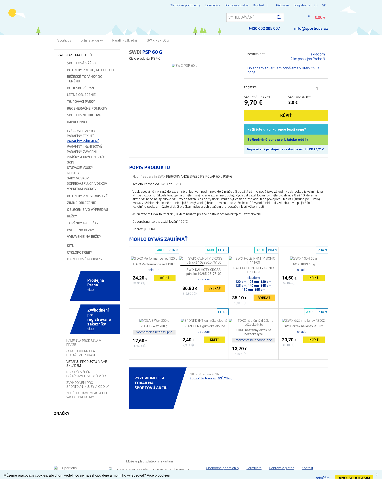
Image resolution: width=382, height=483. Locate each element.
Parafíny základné (124, 40)
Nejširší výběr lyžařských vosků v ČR (86, 374)
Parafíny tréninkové (84, 146)
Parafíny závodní (82, 152)
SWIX (135, 52)
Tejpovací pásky (81, 101)
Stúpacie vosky (80, 168)
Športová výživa (82, 63)
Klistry (73, 173)
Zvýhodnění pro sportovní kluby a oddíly (87, 385)
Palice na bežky (80, 230)
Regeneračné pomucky (87, 108)
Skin (70, 162)
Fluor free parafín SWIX (148, 177)
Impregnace (77, 122)
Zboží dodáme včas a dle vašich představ (87, 395)
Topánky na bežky (82, 223)
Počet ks (250, 87)
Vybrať (214, 288)
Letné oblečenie (81, 94)
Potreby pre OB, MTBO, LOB (90, 70)
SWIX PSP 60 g (158, 40)
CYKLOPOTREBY (79, 252)
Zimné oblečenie (81, 202)
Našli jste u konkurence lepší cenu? (276, 129)
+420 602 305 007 (264, 28)
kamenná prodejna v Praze (83, 343)
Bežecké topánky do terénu (85, 78)
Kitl (70, 245)
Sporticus (64, 40)
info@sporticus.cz (311, 28)
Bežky (72, 216)
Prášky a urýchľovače (86, 157)
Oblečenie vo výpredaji (87, 209)
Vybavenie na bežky (84, 236)
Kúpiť (164, 278)
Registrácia (302, 5)
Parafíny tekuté (80, 136)
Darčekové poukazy (84, 259)
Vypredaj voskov (82, 189)
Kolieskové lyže (81, 88)
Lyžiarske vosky (92, 40)
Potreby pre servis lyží (87, 196)
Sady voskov (78, 178)
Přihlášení (283, 5)
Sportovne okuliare (85, 115)
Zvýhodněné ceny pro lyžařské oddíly (277, 140)
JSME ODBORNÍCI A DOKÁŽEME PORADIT (81, 353)
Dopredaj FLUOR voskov (87, 184)
